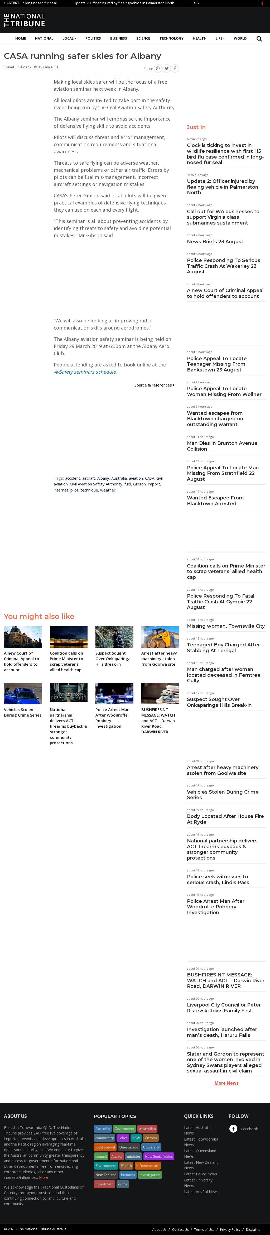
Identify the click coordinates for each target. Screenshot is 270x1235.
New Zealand (106, 1174)
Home (20, 38)
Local (68, 38)
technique (89, 490)
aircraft (88, 478)
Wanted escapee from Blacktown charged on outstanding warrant (215, 418)
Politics (93, 38)
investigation (149, 1174)
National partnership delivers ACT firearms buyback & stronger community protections (222, 849)
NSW (136, 1138)
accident (72, 478)
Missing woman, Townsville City (226, 626)
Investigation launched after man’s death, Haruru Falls (222, 1032)
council (101, 1156)
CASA (149, 478)
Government (124, 1128)
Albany (103, 478)
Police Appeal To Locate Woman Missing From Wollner (224, 391)
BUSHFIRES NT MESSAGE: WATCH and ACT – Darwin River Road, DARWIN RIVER (225, 980)
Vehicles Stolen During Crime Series (223, 795)
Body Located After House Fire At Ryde (225, 819)
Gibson (139, 484)
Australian (147, 1128)
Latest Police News (200, 1173)
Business (118, 38)
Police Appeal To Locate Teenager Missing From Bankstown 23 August (217, 364)
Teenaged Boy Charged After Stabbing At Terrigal (223, 648)
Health (199, 38)
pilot (74, 490)
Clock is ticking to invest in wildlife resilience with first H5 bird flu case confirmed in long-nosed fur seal (225, 153)
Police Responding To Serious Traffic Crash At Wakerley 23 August (223, 266)
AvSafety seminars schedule (85, 372)
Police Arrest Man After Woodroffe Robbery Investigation (215, 906)
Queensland (128, 1147)
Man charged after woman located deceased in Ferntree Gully (224, 675)
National (44, 38)
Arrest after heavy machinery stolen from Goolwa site (222, 770)
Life (219, 38)
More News (227, 1083)
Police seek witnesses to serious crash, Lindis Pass (218, 879)
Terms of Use (204, 1229)
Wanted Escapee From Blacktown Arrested (215, 501)
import (154, 484)
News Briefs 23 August (215, 242)
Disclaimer (254, 1229)
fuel (127, 484)
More (43, 1177)
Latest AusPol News (201, 1191)
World (240, 38)
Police (123, 1138)
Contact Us (180, 1229)
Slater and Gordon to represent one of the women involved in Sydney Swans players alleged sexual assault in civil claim (225, 1062)
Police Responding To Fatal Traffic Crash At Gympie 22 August (220, 601)
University (151, 1147)
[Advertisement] (170, 19)
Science (143, 38)
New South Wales (159, 1156)
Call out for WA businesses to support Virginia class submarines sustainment (223, 217)
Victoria (150, 1138)
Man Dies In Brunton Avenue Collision (222, 446)
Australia (119, 478)
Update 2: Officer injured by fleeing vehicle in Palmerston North (106, 3)
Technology (172, 38)
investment (104, 1184)
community (104, 1138)
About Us (159, 1229)
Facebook (249, 1128)
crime (122, 1184)
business (128, 1174)
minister (134, 1156)
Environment (106, 1165)
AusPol (116, 1156)
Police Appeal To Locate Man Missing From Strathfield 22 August (223, 473)
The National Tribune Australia (42, 1229)
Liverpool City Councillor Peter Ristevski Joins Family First (224, 1008)
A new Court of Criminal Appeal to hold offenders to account (225, 293)
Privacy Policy (230, 1229)
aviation (136, 478)
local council (105, 1147)
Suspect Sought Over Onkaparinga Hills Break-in (219, 702)
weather (107, 490)
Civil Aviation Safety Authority (96, 484)
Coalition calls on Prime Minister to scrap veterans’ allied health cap (226, 571)
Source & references (153, 385)
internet (61, 490)
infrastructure (147, 1165)
